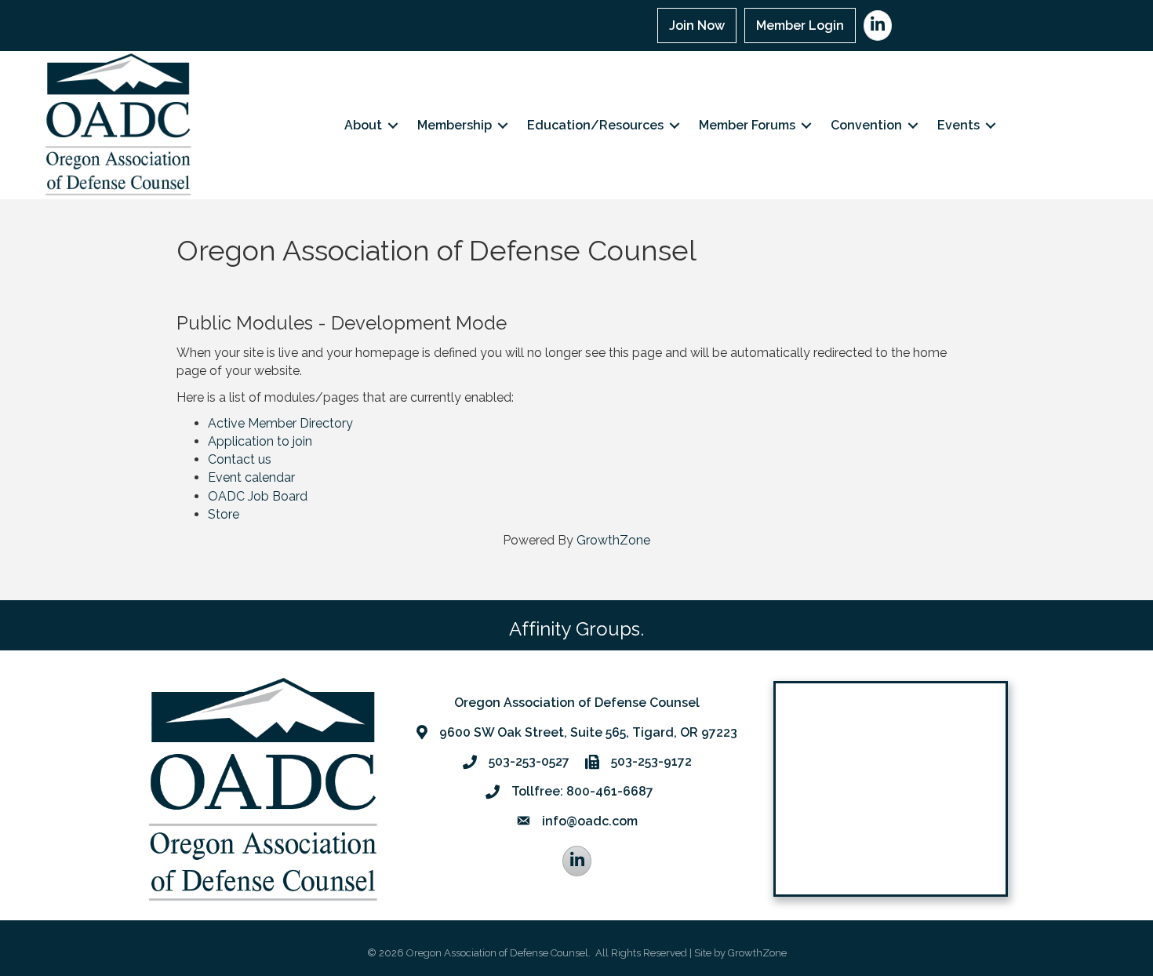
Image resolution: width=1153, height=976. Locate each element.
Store (223, 514)
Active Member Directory (280, 423)
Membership (454, 125)
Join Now (697, 25)
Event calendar (251, 477)
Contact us (239, 459)
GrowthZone (613, 540)
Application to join (260, 441)
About (363, 125)
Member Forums (747, 125)
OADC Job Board (257, 496)
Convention (866, 125)
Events (958, 125)
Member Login (800, 25)
